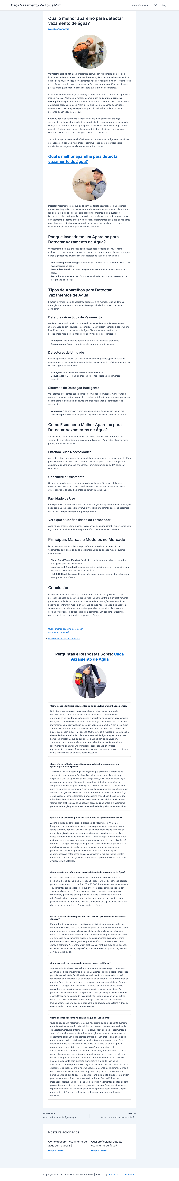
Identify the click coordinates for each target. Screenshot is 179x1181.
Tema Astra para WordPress (122, 1174)
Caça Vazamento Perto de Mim (36, 5)
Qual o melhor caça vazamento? (64, 638)
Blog (164, 5)
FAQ (155, 5)
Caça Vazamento (140, 5)
